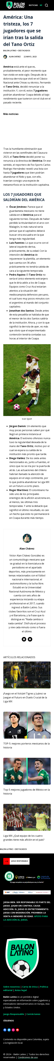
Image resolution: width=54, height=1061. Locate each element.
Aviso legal (21, 990)
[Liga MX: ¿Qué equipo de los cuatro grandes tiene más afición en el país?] (27, 817)
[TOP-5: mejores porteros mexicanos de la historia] (27, 725)
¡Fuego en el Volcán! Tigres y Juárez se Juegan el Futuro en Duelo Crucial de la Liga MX (25, 697)
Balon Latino (9, 50)
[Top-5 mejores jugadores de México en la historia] (27, 771)
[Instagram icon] (30, 639)
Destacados (24, 50)
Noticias (33, 5)
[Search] (46, 5)
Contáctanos (33, 1014)
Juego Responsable (13, 1014)
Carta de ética (30, 986)
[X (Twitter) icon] (24, 639)
